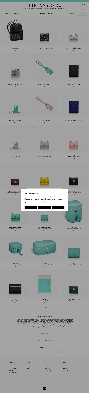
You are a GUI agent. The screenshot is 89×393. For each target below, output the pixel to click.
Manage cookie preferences (31, 207)
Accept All (58, 207)
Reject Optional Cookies (44, 207)
